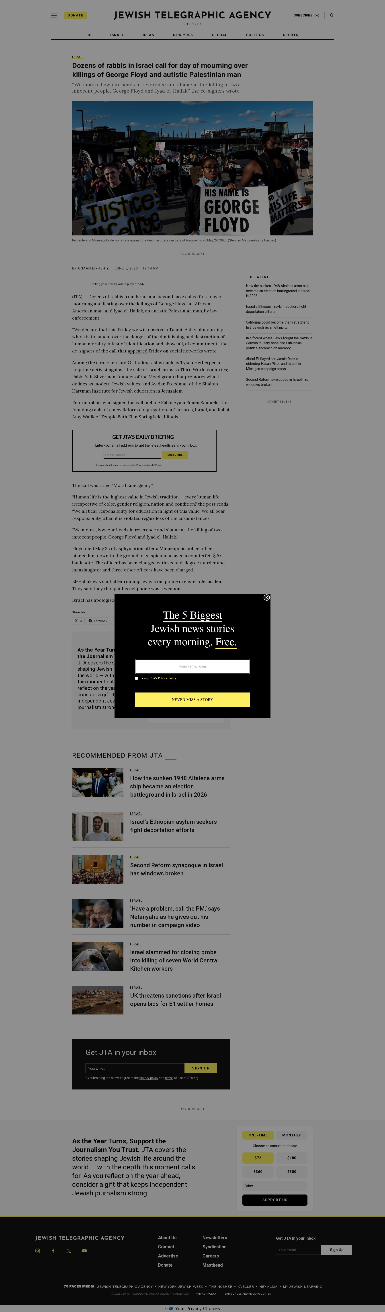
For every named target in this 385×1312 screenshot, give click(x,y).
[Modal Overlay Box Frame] (192, 656)
